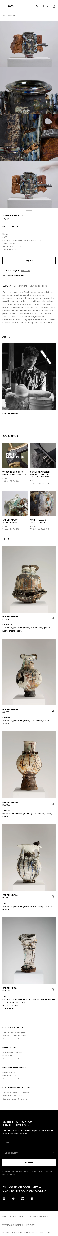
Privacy (30, 1225)
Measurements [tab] (20, 286)
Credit (50, 1232)
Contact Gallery (25, 1039)
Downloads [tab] (35, 286)
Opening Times (9, 1039)
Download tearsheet (15, 275)
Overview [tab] (6, 286)
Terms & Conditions (12, 1225)
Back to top (39, 1216)
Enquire (29, 261)
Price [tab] (44, 286)
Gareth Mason (12, 215)
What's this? (25, 270)
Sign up (29, 1162)
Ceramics (10, 16)
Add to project (12, 270)
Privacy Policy (9, 1174)
